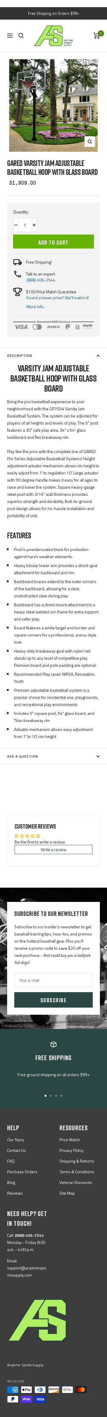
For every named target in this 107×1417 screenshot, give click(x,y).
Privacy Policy (71, 1150)
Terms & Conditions (76, 1172)
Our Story (15, 1139)
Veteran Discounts (75, 1182)
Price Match (69, 1139)
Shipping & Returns (76, 1161)
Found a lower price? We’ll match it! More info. (57, 302)
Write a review (54, 849)
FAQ (11, 1161)
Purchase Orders (22, 1172)
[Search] (21, 35)
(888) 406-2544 (40, 280)
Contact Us (16, 1150)
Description (19, 355)
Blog (11, 1182)
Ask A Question (22, 756)
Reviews (15, 1193)
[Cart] (97, 36)
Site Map (67, 1193)
